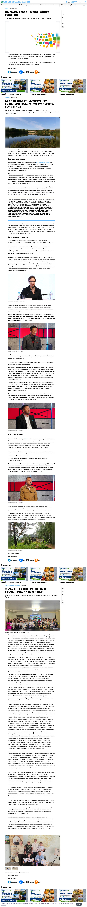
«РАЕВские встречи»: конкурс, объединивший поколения (26, 5)
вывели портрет (23, 438)
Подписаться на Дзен (74, 2)
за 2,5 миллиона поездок (43, 162)
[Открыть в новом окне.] (13, 72)
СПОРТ (6, 8)
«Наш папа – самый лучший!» (47, 4)
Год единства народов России (12, 585)
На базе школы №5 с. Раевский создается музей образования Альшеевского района (68, 5)
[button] (59, 850)
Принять (79, 904)
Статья (3, 5)
